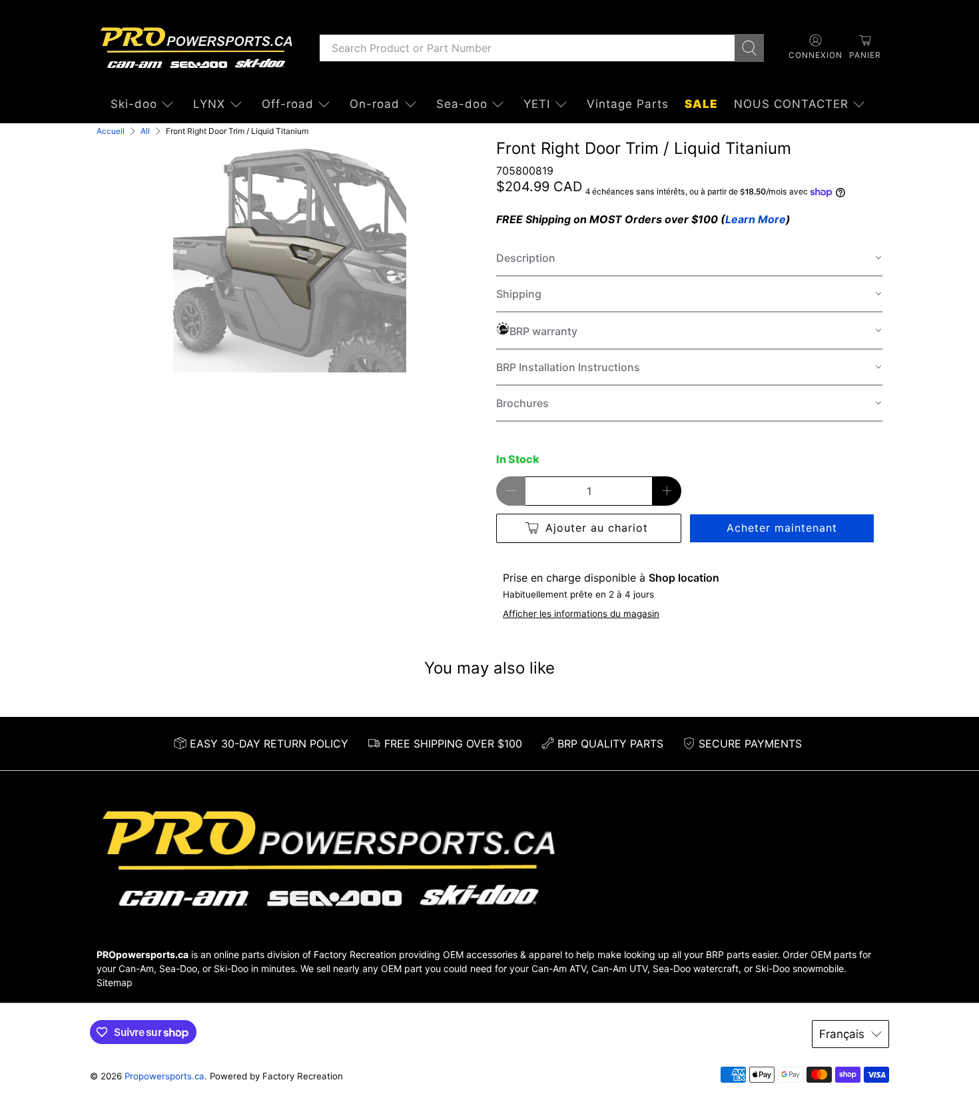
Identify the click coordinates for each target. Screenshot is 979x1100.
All (145, 131)
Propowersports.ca (164, 1076)
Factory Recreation (355, 954)
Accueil (111, 131)
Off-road (288, 104)
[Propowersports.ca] (198, 48)
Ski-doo (134, 104)
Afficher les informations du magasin (581, 613)
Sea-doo (462, 104)
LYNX (209, 104)
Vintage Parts (628, 104)
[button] (689, 258)
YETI (536, 104)
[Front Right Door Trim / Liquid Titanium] (290, 255)
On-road (375, 104)
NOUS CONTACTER (791, 104)
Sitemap (115, 982)
